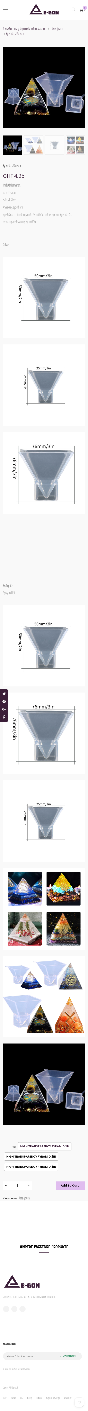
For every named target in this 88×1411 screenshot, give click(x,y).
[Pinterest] (4, 717)
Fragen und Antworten (53, 1398)
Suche (5, 1398)
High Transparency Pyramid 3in (31, 1167)
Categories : (11, 1198)
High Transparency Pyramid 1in (44, 1146)
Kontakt (13, 1398)
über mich (39, 1398)
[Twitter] (4, 694)
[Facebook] (4, 702)
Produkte (29, 1398)
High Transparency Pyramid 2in (31, 1157)
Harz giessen (57, 28)
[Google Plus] (4, 709)
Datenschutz (67, 1398)
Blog (21, 1398)
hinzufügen (68, 1356)
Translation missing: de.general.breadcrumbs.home (24, 28)
